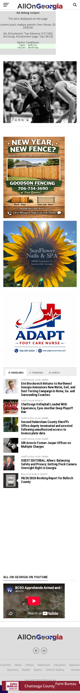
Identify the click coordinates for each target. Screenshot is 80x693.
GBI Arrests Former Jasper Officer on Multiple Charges (46, 444)
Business (12, 670)
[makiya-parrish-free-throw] (40, 122)
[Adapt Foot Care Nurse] (40, 362)
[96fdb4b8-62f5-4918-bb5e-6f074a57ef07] (40, 286)
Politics (29, 665)
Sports (38, 670)
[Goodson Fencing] (34, 217)
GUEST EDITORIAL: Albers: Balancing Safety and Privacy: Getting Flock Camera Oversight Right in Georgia (48, 464)
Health (26, 670)
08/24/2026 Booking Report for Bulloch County (47, 480)
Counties (5, 665)
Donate (75, 670)
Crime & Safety (55, 670)
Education (60, 665)
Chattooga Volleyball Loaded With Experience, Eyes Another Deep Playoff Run (47, 408)
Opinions (74, 665)
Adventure (44, 665)
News (18, 665)
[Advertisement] (40, 531)
